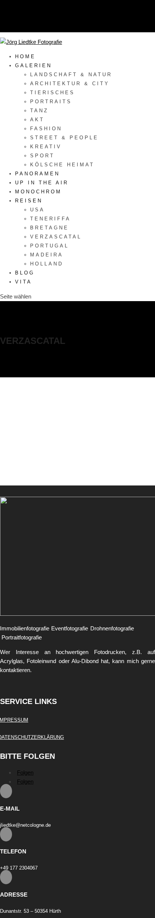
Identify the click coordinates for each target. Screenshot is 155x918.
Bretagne (49, 228)
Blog (25, 273)
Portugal (49, 246)
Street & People (64, 137)
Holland (46, 264)
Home (25, 56)
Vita (23, 282)
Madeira (46, 255)
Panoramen (37, 173)
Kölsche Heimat (62, 164)
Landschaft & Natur (71, 74)
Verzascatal (56, 237)
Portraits (51, 101)
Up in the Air (41, 182)
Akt (37, 119)
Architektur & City (69, 83)
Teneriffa (50, 219)
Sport (42, 155)
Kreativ (46, 146)
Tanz (39, 110)
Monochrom (38, 191)
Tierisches (52, 92)
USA (37, 210)
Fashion (46, 128)
